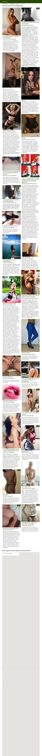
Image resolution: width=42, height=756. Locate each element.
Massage (5, 494)
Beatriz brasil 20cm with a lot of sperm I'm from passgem (30, 296)
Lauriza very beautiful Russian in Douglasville (11, 37)
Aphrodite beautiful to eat (10, 400)
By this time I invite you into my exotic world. (30, 23)
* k (3, 88)
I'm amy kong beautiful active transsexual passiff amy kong (11, 450)
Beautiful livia (25, 451)
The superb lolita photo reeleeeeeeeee (9, 260)
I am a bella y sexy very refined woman (30, 413)
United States (12, 3)
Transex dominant (8, 377)
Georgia (17, 3)
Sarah (23, 100)
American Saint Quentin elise (10, 528)
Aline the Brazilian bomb (9, 303)
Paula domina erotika (8, 130)
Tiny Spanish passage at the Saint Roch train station (29, 523)
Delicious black (26, 352)
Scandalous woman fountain (10, 225)
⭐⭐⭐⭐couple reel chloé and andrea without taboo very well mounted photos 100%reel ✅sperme (30, 180)
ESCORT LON (4, 1)
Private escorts (5, 3)
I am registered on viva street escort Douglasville (11, 200)
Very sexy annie (26, 257)
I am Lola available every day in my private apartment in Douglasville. (30, 380)
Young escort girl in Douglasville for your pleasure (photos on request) (11, 173)
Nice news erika (26, 486)
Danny (23, 138)
